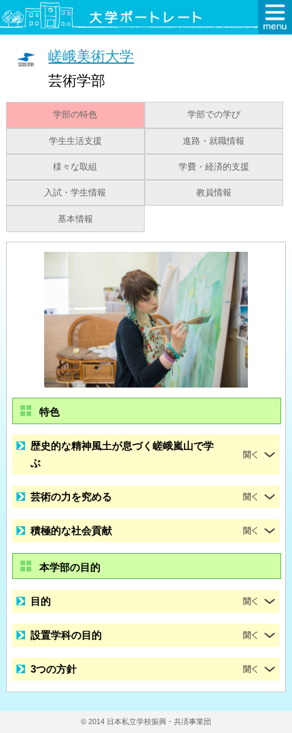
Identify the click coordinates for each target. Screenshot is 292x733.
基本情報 (75, 219)
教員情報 (214, 193)
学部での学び (213, 114)
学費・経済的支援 (214, 167)
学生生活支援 (75, 141)
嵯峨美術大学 (91, 56)
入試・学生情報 (75, 193)
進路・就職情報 (213, 141)
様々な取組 (75, 167)
